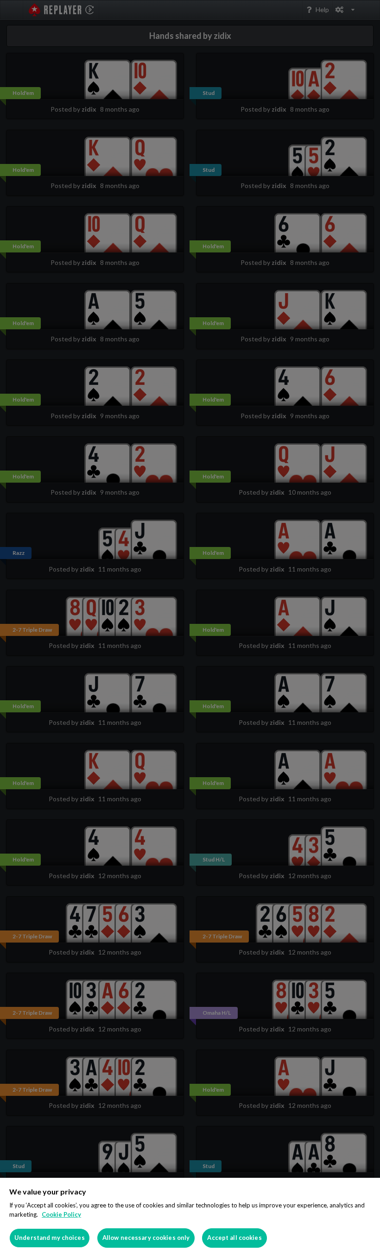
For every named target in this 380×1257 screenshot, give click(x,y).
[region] (190, 1217)
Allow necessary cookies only (146, 1237)
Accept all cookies (234, 1237)
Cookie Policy (61, 1214)
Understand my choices (49, 1237)
